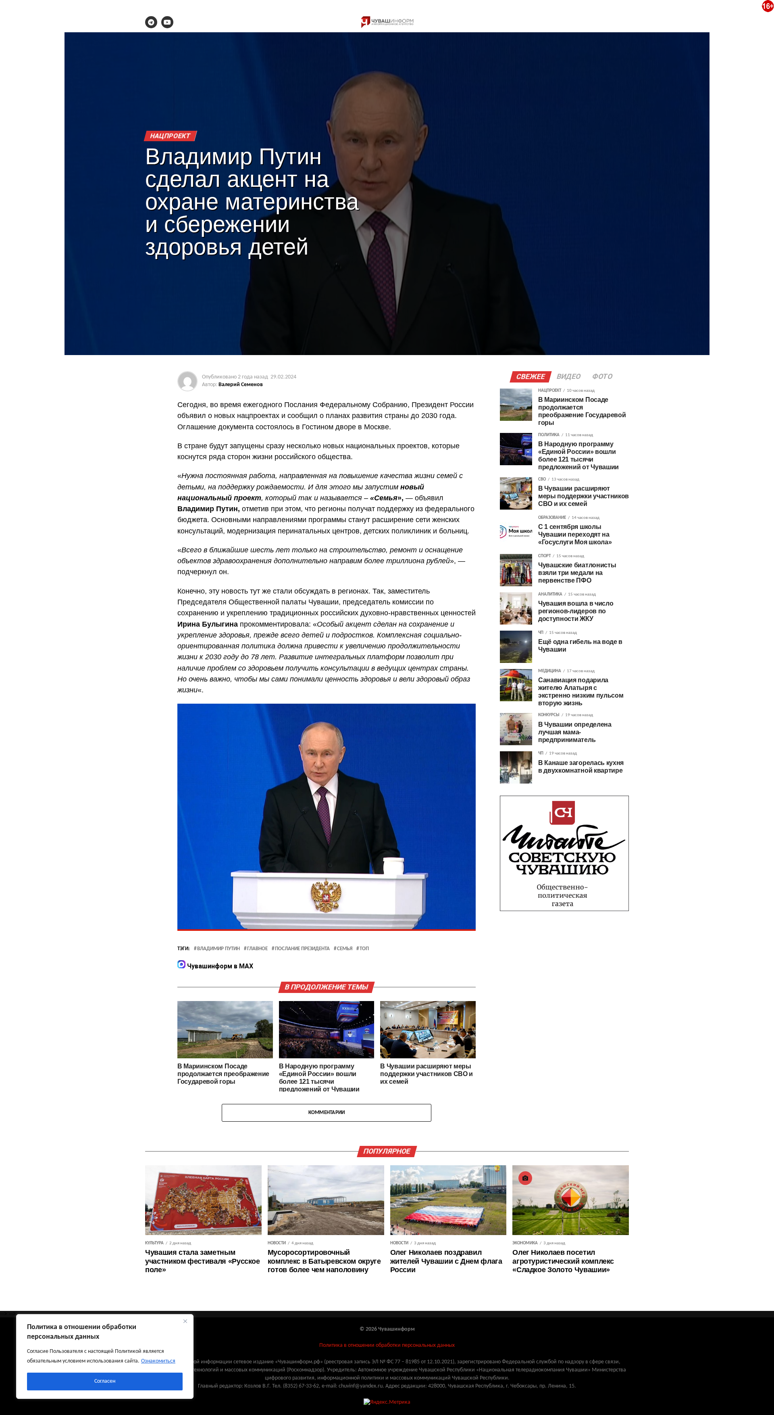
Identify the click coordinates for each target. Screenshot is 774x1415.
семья (344, 949)
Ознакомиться (158, 1361)
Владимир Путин (218, 949)
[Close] (185, 1321)
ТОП (364, 949)
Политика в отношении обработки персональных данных (387, 1345)
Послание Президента (302, 949)
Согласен (104, 1381)
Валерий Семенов (240, 385)
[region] (105, 1356)
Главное (257, 949)
